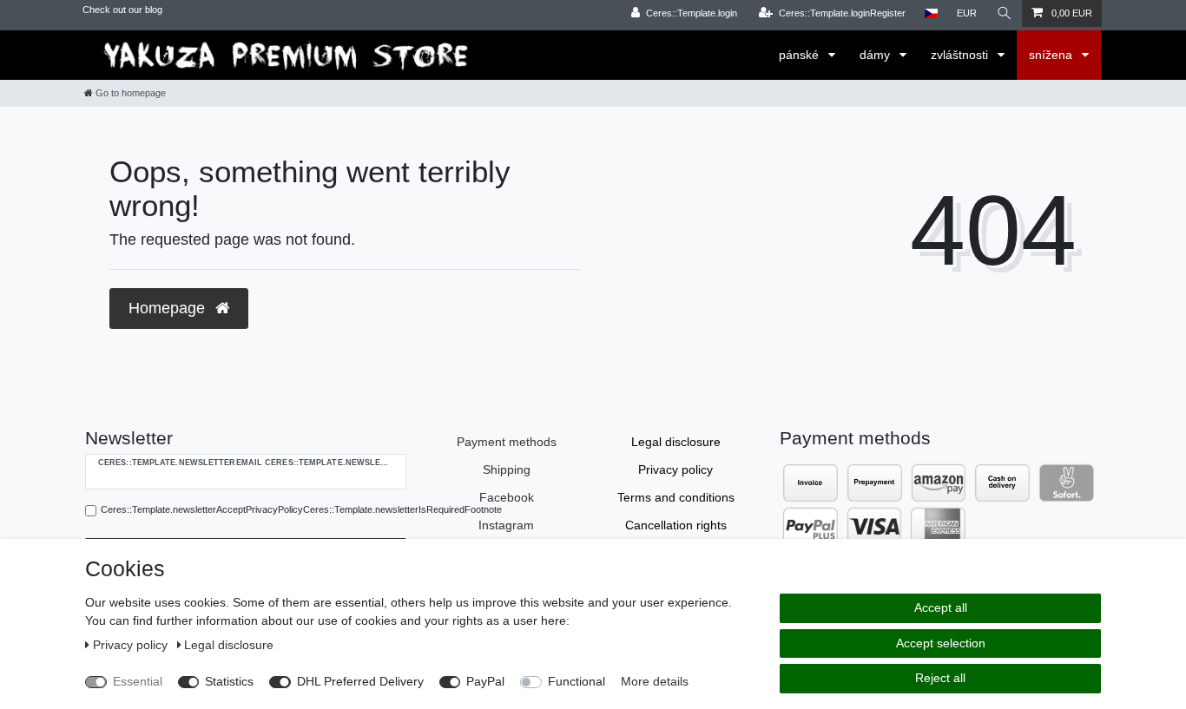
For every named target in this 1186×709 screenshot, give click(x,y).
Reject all (940, 678)
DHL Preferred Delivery (360, 681)
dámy (876, 55)
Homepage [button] (168, 308)
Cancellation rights (676, 525)
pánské (800, 55)
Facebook (506, 497)
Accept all (940, 607)
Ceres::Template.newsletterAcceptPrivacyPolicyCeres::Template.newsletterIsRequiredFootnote (301, 509)
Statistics (229, 681)
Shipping (506, 469)
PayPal (485, 681)
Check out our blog (122, 9)
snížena (1052, 55)
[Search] (1004, 13)
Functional (576, 681)
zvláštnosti (961, 55)
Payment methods (507, 442)
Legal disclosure (676, 442)
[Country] (931, 13)
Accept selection (940, 643)
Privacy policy (675, 469)
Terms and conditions (676, 497)
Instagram (506, 525)
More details (655, 681)
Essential (137, 681)
